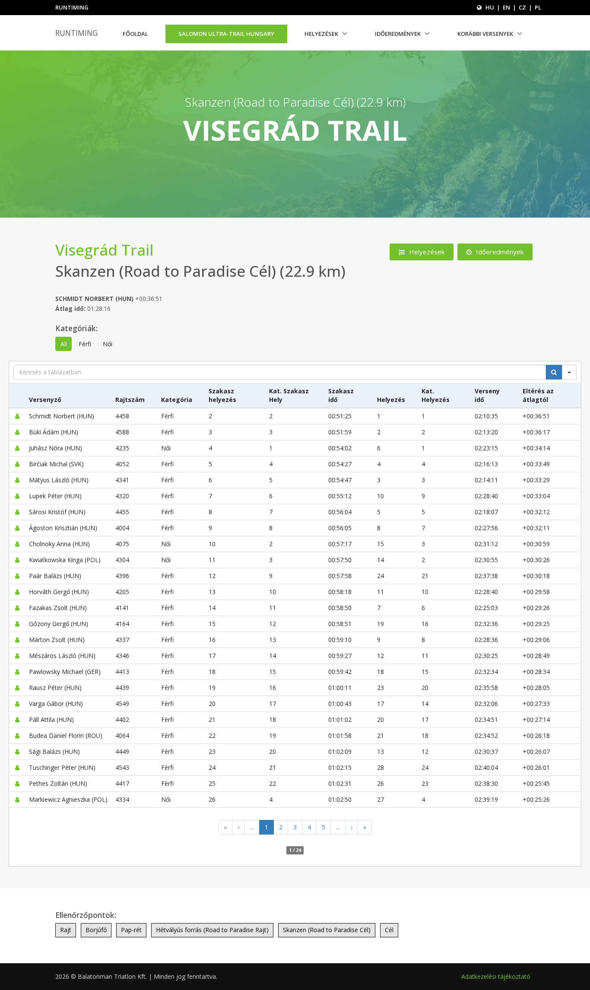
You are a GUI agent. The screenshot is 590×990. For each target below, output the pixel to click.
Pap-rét (131, 930)
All (63, 344)
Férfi (85, 344)
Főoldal (135, 34)
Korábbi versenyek (485, 34)
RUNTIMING (76, 33)
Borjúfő (96, 930)
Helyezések (321, 34)
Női (107, 344)
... (252, 827)
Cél (389, 930)
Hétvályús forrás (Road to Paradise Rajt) (212, 930)
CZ (522, 7)
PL (538, 7)
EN (506, 7)
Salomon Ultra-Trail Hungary (226, 34)
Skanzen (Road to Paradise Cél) (327, 930)
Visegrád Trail (104, 250)
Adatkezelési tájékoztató (495, 976)
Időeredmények (398, 34)
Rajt (65, 930)
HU (489, 7)
